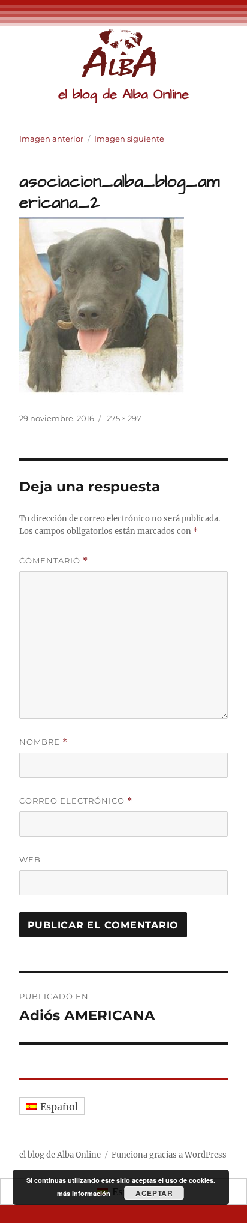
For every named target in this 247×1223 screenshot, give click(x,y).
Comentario (53, 561)
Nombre (43, 742)
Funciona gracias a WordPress (169, 1155)
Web (30, 859)
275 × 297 (124, 418)
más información (83, 1193)
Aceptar (154, 1193)
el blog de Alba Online (123, 94)
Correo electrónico (75, 801)
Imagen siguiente (129, 138)
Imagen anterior (51, 138)
